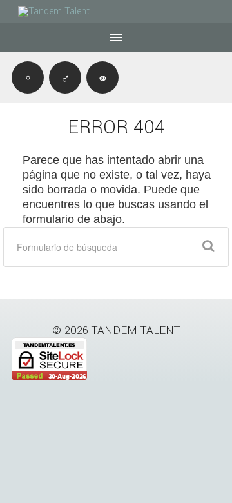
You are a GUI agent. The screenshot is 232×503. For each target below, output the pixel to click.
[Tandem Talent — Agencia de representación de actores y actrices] (63, 11)
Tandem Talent (136, 330)
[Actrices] (28, 77)
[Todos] (102, 77)
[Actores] (65, 77)
